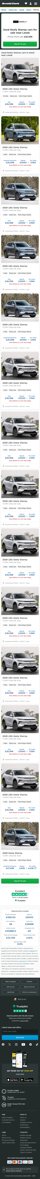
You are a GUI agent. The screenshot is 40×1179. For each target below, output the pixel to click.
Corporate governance (28, 1142)
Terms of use (6, 1138)
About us (23, 1117)
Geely (28, 10)
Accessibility (6, 1122)
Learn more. (24, 1021)
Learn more (20, 1074)
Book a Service (29, 987)
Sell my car (11, 987)
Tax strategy (24, 1145)
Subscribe (20, 1038)
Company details (26, 1147)
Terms (4, 1135)
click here (22, 961)
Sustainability (25, 1127)
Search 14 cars (20, 44)
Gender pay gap (25, 1135)
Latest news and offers (11, 1027)
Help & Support (10, 981)
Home (3, 10)
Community (24, 1125)
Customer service (8, 1120)
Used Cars (13, 10)
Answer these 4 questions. (14, 1170)
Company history (26, 1122)
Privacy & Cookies (8, 1140)
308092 (32, 951)
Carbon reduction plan (28, 1150)
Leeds (21, 10)
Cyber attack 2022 (8, 1142)
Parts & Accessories (29, 992)
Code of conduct (26, 1152)
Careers (29, 981)
